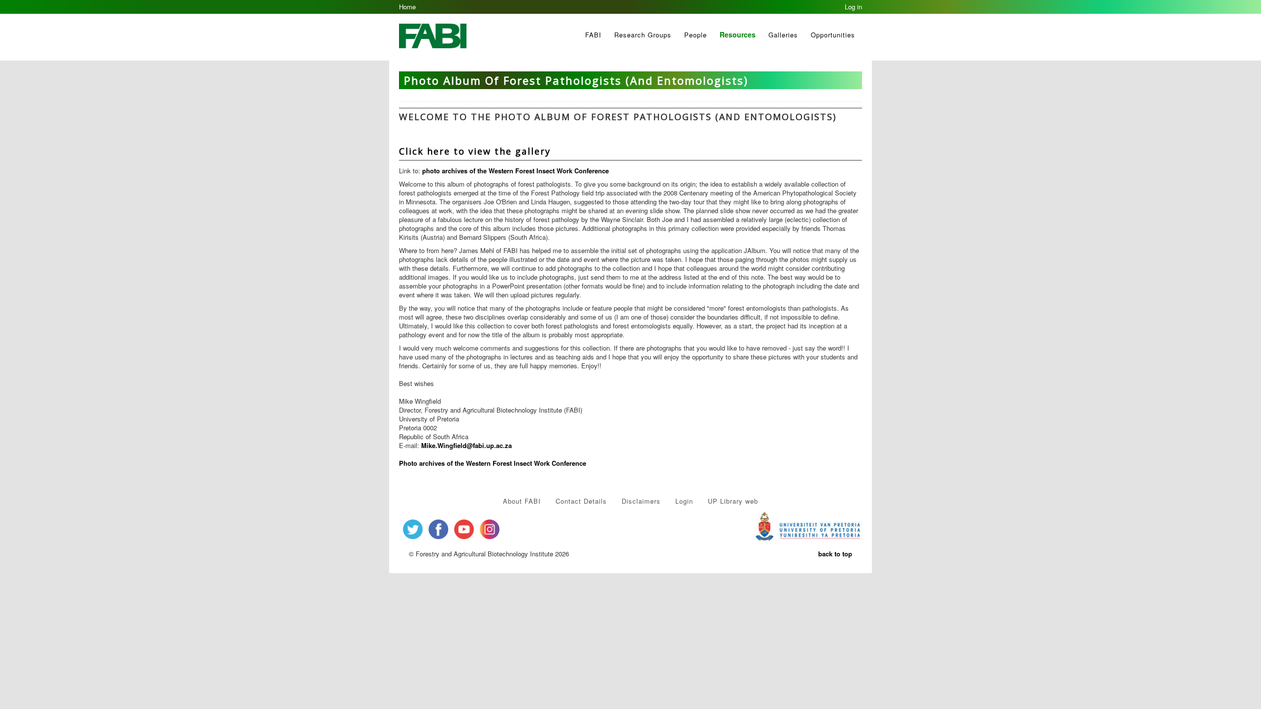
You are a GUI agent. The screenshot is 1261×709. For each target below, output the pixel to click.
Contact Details (581, 501)
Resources (738, 34)
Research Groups (642, 34)
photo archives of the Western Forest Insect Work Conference (515, 170)
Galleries (783, 34)
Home (407, 6)
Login (684, 501)
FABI (593, 34)
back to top (835, 553)
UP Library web (733, 501)
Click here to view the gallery (475, 151)
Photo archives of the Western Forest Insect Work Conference (492, 463)
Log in (853, 6)
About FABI (522, 501)
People (695, 34)
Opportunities (833, 34)
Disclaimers (641, 501)
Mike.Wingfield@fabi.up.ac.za (466, 445)
